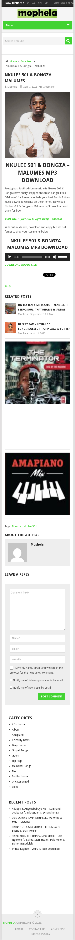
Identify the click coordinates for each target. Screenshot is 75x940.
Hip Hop (17, 760)
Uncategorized (20, 781)
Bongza (16, 526)
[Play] (10, 257)
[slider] (63, 256)
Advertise (58, 929)
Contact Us (37, 929)
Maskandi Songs (21, 766)
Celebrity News (20, 740)
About (19, 929)
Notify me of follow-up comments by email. (38, 680)
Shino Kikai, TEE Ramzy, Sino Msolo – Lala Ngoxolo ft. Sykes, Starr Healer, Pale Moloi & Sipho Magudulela (38, 839)
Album (15, 729)
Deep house (19, 745)
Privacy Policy (40, 933)
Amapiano (49, 86)
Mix (14, 771)
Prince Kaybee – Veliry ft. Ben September (36, 848)
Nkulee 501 (30, 526)
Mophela (12, 86)
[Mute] (55, 257)
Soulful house (20, 776)
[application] (38, 257)
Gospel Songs (20, 750)
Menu (9, 25)
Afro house (18, 724)
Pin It (8, 286)
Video (15, 786)
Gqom (15, 755)
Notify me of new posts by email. (32, 687)
